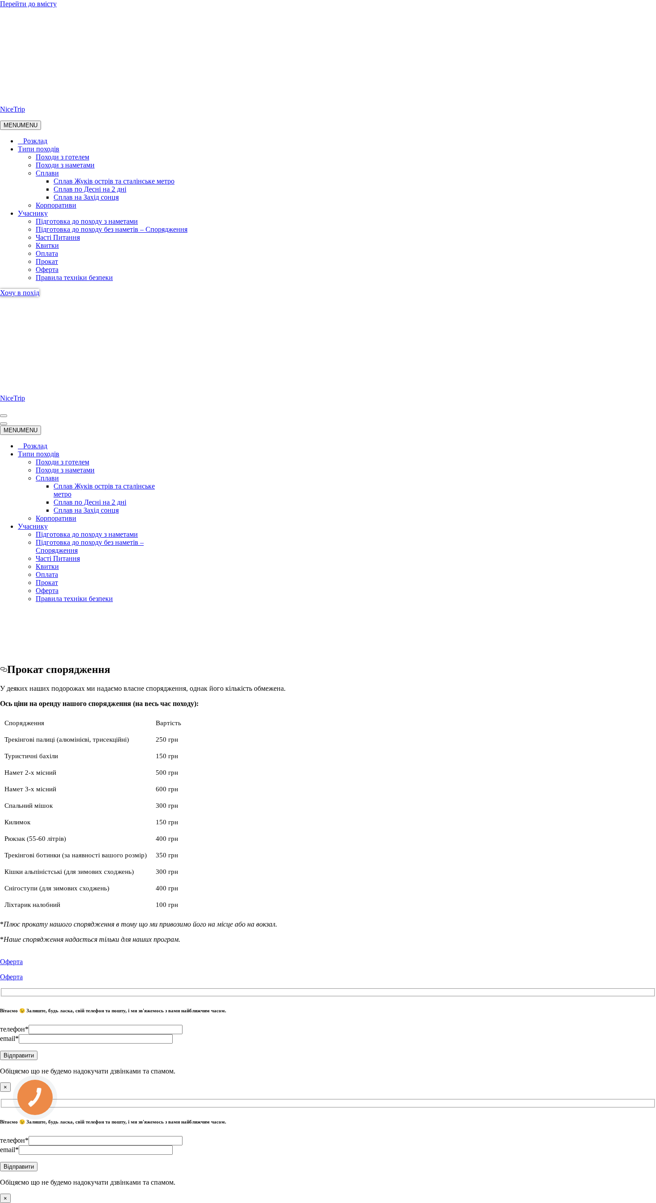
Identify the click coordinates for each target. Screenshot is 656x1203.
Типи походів (38, 149)
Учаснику (33, 213)
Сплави (47, 173)
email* (9, 1038)
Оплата (47, 253)
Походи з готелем (62, 157)
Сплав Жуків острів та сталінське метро (114, 181)
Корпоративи (56, 205)
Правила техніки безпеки (74, 277)
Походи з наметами (65, 165)
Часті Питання (58, 237)
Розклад (35, 141)
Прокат (47, 261)
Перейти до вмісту (28, 4)
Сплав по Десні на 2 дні (90, 189)
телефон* (14, 1029)
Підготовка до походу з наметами (87, 221)
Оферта (47, 269)
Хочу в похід (19, 293)
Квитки (47, 245)
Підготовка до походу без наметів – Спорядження (111, 229)
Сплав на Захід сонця (86, 197)
